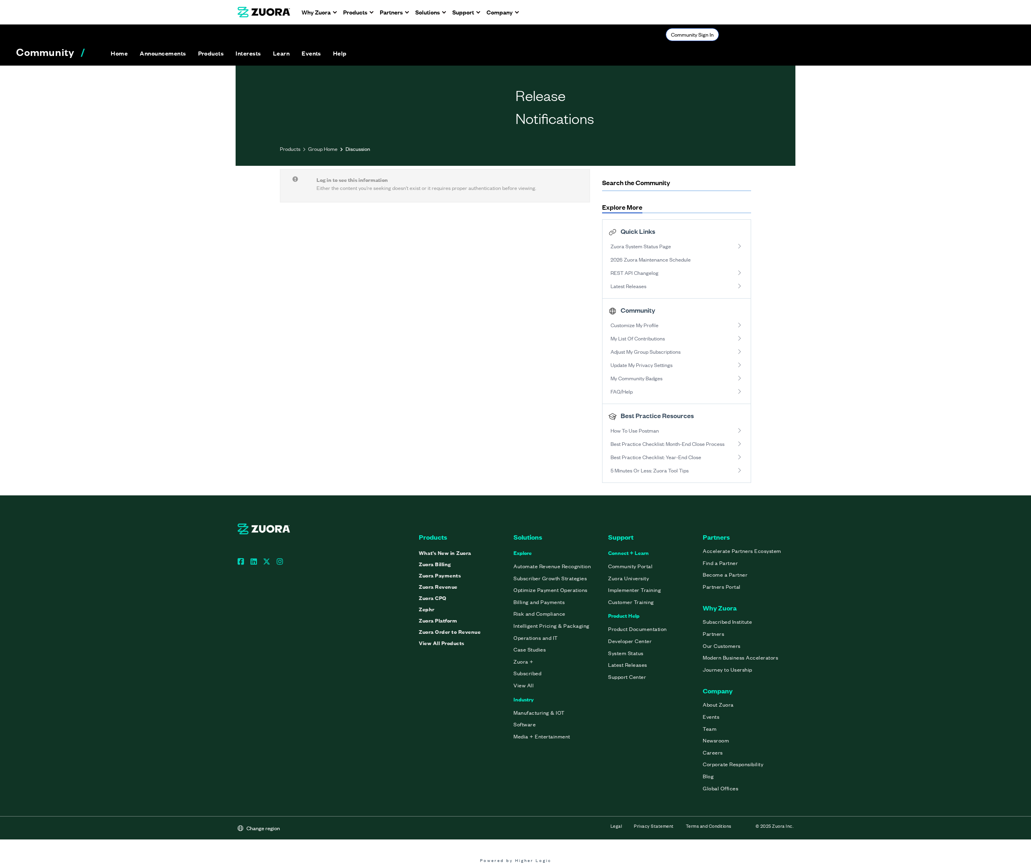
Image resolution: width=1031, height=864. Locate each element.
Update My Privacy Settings (642, 365)
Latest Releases (628, 286)
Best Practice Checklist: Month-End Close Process (668, 443)
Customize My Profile (634, 325)
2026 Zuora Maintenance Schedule (651, 259)
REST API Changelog (634, 272)
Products (290, 149)
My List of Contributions (638, 338)
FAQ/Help (622, 391)
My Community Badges (636, 378)
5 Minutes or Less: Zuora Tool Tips (650, 470)
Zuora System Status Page (641, 246)
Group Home (322, 149)
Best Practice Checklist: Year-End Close (656, 457)
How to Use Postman (635, 430)
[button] (163, 53)
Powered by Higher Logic (515, 860)
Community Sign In (692, 34)
